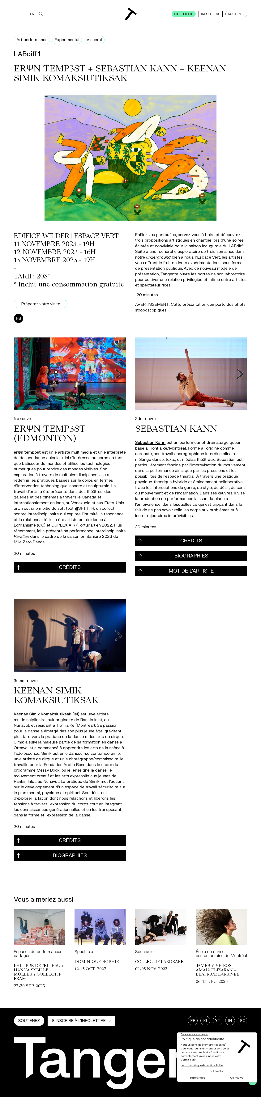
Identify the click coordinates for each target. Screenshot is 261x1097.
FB (18, 318)
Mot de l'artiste (191, 571)
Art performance (32, 39)
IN (230, 1020)
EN (32, 14)
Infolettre (210, 14)
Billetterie (183, 14)
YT (217, 1020)
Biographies (191, 556)
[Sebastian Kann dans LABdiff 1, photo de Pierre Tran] (191, 373)
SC (242, 1020)
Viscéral (94, 39)
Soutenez (236, 14)
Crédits (70, 567)
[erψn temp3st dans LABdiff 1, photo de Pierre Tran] (70, 373)
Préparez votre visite (40, 304)
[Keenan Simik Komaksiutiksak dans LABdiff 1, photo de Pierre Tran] (70, 635)
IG (205, 1020)
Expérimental (67, 39)
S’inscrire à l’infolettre (79, 1020)
